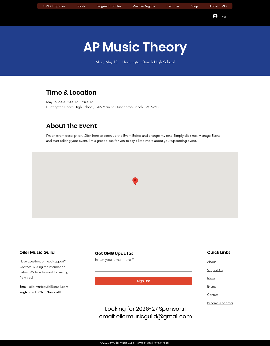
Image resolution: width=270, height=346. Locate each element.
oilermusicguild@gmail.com (48, 287)
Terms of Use (144, 342)
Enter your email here (113, 259)
